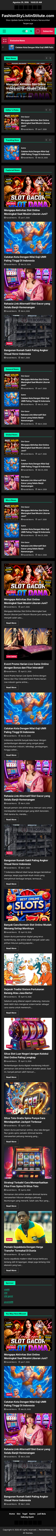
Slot (18, 1513)
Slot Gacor (11, 203)
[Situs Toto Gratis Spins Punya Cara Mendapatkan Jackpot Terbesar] (28, 1098)
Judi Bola (41, 1513)
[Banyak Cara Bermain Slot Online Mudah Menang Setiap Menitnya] (28, 905)
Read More (12, 623)
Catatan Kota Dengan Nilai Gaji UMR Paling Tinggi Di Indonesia (11, 122)
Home (12, 1513)
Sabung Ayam (27, 1517)
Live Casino (11, 656)
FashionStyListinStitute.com (28, 15)
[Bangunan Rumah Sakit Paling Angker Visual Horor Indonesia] (28, 331)
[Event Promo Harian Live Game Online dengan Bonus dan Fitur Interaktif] (28, 644)
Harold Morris (28, 127)
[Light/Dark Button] (25, 31)
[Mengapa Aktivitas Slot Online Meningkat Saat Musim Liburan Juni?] (28, 191)
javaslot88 (8, 1302)
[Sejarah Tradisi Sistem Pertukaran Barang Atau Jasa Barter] (28, 969)
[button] (4, 31)
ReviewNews (44, 1529)
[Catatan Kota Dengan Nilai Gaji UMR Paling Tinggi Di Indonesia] (28, 238)
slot (5, 1292)
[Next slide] (50, 109)
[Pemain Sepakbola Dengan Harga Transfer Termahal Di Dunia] (28, 1227)
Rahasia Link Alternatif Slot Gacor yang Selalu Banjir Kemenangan (11, 417)
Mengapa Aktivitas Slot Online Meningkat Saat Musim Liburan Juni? (11, 381)
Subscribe (48, 31)
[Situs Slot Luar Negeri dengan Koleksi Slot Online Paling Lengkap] (28, 1034)
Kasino (32, 1513)
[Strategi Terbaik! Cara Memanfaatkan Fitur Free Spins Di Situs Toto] (28, 1163)
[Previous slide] (46, 109)
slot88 (7, 1289)
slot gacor (8, 1296)
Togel (24, 1513)
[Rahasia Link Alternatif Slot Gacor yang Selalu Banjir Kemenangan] (28, 284)
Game (23, 118)
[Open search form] (31, 31)
